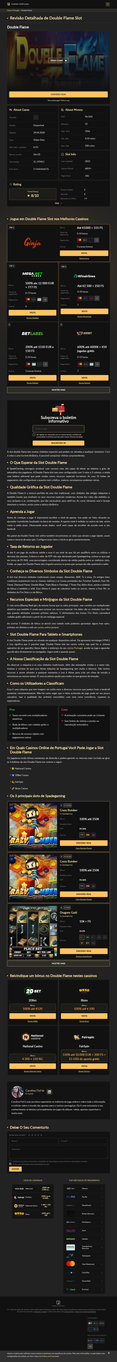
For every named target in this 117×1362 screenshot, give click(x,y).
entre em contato (40, 1312)
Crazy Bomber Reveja (84, 848)
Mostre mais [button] (58, 390)
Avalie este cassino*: (18, 1135)
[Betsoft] (90, 1323)
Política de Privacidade (50, 1356)
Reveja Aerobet (84, 383)
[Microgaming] (96, 1323)
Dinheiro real (83, 843)
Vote (57, 203)
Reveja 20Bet (33, 1021)
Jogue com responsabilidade (85, 1312)
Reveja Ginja (84, 258)
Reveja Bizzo (84, 1021)
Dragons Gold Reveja (84, 956)
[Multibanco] (90, 1340)
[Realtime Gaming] (90, 1329)
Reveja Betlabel (32, 383)
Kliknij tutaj (65, 100)
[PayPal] (96, 1340)
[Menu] (108, 4)
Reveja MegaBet (33, 318)
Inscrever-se (58, 443)
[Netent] (102, 1323)
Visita (84, 253)
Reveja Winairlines (84, 317)
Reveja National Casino (32, 1071)
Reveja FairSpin (84, 1071)
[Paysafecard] (102, 1340)
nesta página (69, 1312)
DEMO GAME (57, 60)
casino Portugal (75, 648)
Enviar (15, 1169)
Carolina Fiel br (35, 1090)
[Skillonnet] (96, 1329)
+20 (90, 1346)
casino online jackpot (48, 627)
